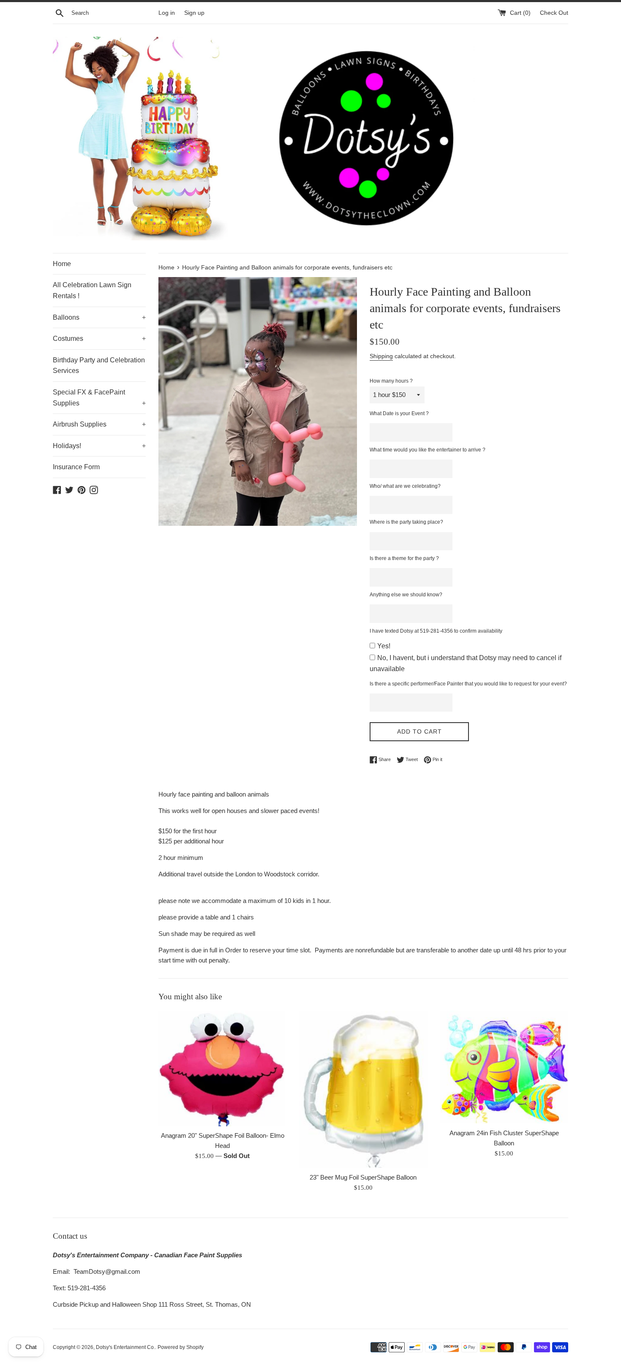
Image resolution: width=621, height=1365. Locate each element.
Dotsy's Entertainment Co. (125, 1347)
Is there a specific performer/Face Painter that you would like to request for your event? (468, 684)
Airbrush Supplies (99, 424)
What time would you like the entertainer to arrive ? (427, 450)
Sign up (194, 13)
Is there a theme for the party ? (404, 558)
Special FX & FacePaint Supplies (99, 398)
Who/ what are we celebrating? (405, 486)
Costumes (99, 338)
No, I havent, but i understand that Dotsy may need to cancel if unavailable (465, 663)
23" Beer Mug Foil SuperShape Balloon (363, 1176)
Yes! (383, 646)
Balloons (99, 317)
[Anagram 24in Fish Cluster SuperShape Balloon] (504, 1067)
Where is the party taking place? (406, 522)
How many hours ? (391, 381)
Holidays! (99, 445)
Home (62, 263)
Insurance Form (76, 466)
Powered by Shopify (181, 1347)
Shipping (381, 356)
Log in (166, 13)
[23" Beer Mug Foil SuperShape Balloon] (363, 1089)
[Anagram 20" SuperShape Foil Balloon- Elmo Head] (222, 1068)
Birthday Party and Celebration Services (99, 365)
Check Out (554, 13)
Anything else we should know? (406, 595)
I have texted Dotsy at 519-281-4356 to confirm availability (436, 631)
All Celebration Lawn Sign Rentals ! (92, 290)
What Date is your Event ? (399, 413)
